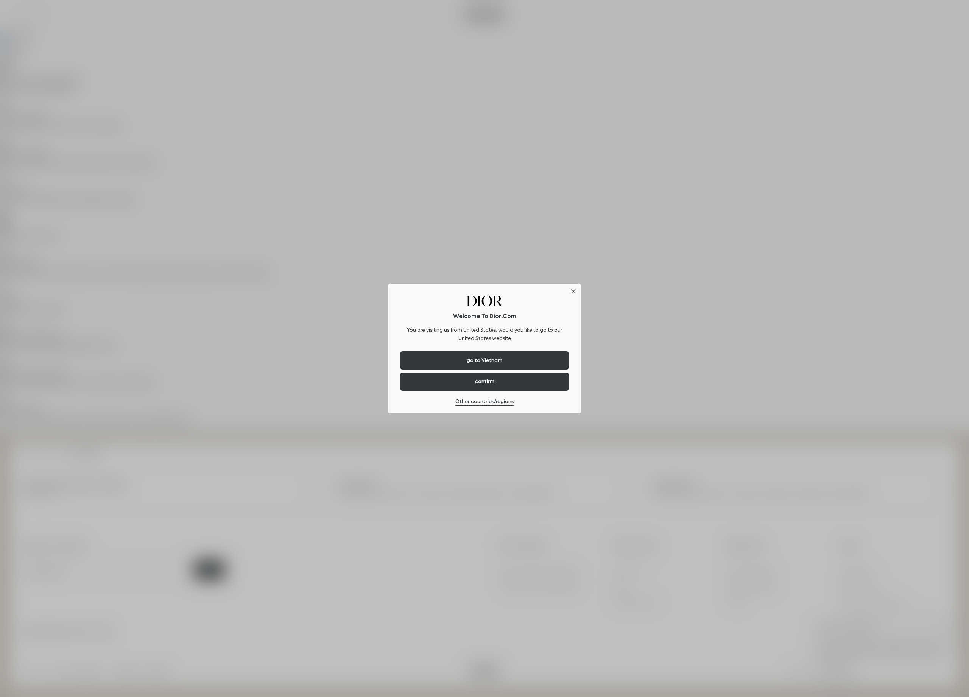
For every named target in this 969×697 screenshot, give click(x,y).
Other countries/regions (484, 401)
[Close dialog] (573, 291)
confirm (484, 381)
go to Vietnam (484, 360)
